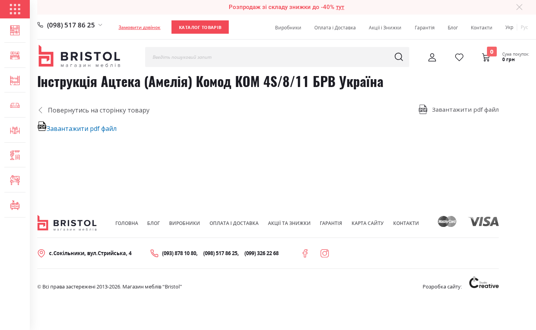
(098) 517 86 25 (71, 24)
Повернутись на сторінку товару (98, 110)
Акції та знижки (289, 223)
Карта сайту (368, 223)
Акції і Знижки (385, 27)
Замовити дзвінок (139, 27)
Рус (524, 27)
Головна (126, 223)
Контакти (481, 27)
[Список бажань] (459, 57)
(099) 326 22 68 (261, 253)
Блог (453, 27)
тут (340, 7)
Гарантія (425, 27)
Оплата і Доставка (335, 27)
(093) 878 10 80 (179, 253)
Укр (509, 27)
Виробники (288, 27)
